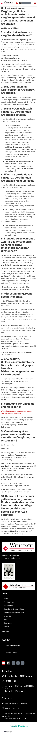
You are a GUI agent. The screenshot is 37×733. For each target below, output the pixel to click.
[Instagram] (20, 3)
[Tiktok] (23, 3)
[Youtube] (17, 3)
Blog (5, 619)
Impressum (8, 649)
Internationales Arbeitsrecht (14, 612)
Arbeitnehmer (9, 602)
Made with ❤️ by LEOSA (18, 726)
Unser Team (8, 616)
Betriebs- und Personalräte (14, 609)
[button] (35, 3)
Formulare (5, 631)
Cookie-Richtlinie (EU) (11, 652)
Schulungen (8, 623)
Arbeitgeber (8, 605)
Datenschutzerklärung (12, 645)
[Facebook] (26, 3)
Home (6, 598)
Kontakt (6, 626)
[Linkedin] (29, 3)
